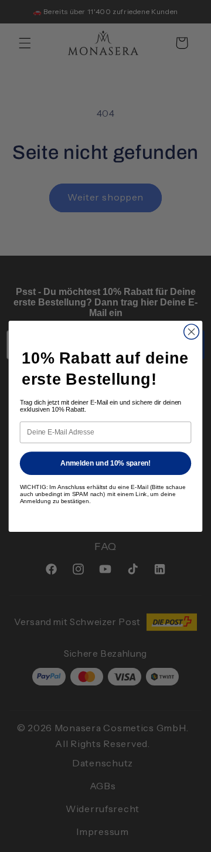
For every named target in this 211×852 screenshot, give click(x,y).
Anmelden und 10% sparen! (105, 462)
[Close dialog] (191, 331)
